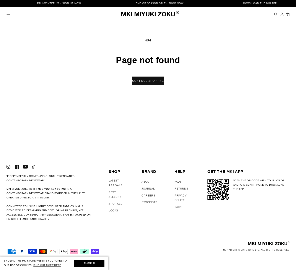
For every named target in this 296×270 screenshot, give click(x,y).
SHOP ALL (115, 203)
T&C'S (178, 207)
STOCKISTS (149, 202)
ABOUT (146, 181)
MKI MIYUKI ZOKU (148, 14)
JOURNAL (148, 188)
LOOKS (113, 210)
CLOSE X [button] (89, 263)
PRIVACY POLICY (180, 198)
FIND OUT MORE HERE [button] (47, 265)
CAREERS (148, 195)
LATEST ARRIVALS (115, 183)
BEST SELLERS (115, 195)
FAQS (178, 181)
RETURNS (181, 188)
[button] (8, 14)
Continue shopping (148, 80)
